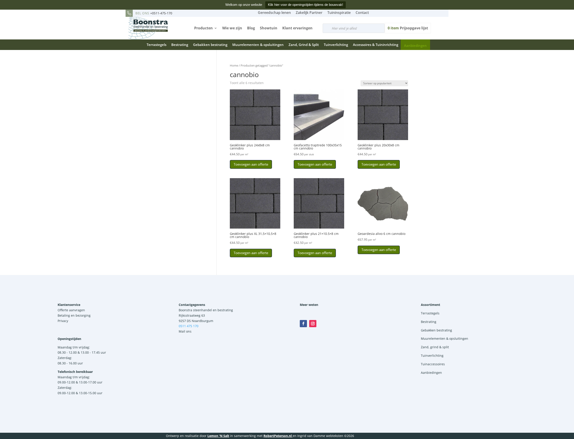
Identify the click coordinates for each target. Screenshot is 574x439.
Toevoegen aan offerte (251, 164)
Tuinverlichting (336, 44)
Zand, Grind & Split (304, 44)
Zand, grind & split (435, 347)
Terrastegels (156, 44)
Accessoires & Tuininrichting (375, 44)
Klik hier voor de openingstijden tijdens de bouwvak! (305, 4)
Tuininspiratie (339, 12)
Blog (251, 28)
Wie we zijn (232, 28)
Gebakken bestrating (210, 44)
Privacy (63, 321)
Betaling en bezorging (74, 315)
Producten (203, 28)
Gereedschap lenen (274, 12)
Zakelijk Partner (309, 12)
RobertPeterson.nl (277, 436)
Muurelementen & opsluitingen (258, 44)
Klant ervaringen (297, 28)
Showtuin (268, 28)
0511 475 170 (188, 326)
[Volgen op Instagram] (312, 323)
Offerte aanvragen (71, 310)
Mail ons (185, 331)
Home (234, 65)
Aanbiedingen (415, 45)
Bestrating (179, 44)
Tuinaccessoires (433, 364)
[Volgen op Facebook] (303, 323)
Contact (362, 12)
